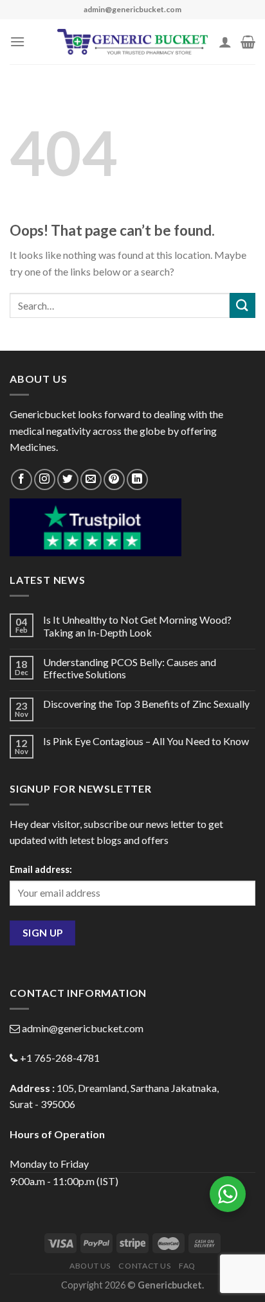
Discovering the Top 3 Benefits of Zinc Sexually (146, 704)
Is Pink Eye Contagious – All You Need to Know (146, 741)
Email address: (41, 869)
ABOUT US (90, 1266)
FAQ (187, 1266)
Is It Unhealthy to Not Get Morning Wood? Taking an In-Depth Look (137, 625)
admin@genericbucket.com (82, 1028)
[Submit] (242, 305)
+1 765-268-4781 (60, 1057)
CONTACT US (144, 1266)
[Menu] (17, 41)
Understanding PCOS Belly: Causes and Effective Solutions (129, 668)
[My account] (225, 42)
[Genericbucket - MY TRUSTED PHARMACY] (132, 42)
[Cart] (248, 42)
